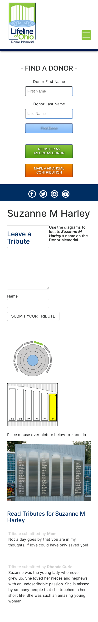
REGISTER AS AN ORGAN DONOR (49, 151)
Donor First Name (49, 81)
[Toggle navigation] (86, 35)
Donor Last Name (49, 104)
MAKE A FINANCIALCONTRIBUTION (49, 170)
